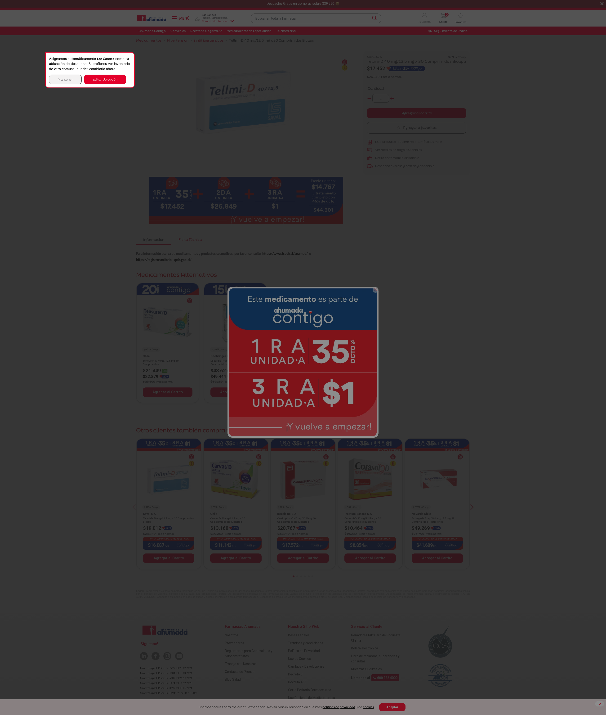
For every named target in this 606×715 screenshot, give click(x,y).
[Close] (376, 290)
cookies (368, 707)
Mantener (65, 79)
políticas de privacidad (338, 707)
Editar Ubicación (105, 79)
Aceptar (392, 707)
